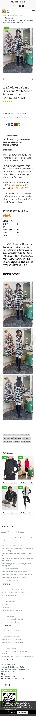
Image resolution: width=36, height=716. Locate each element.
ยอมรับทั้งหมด (22, 713)
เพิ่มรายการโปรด (9, 113)
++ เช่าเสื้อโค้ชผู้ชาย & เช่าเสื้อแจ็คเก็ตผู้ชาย (14, 572)
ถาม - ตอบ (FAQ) (6, 607)
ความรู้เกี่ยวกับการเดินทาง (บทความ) (12, 640)
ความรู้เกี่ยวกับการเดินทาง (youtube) (12, 643)
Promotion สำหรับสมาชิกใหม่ (10, 622)
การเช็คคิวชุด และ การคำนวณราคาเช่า (13, 610)
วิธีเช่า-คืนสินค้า (6, 604)
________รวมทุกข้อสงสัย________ (10, 601)
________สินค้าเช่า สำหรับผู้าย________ (12, 569)
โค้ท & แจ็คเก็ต (19, 118)
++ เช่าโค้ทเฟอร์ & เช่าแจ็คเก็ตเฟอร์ (12, 546)
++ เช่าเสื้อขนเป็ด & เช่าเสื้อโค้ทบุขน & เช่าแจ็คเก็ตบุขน (17, 574)
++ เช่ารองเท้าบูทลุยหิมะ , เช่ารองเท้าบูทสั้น (14, 577)
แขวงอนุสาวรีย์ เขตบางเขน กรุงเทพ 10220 (15, 669)
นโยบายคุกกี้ (13, 709)
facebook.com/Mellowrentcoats (15, 678)
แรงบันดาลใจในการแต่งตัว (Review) (12, 631)
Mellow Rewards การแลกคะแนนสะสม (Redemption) (17, 656)
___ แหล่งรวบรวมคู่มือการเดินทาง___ (12, 637)
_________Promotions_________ (10, 616)
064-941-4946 (20, 2)
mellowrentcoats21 (10, 676)
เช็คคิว (7, 215)
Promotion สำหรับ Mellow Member (12, 619)
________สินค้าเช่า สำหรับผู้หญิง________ (12, 532)
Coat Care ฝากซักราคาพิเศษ (9, 595)
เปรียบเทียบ (22, 113)
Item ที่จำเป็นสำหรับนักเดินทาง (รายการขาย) (14, 592)
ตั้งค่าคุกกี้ (12, 713)
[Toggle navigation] (33, 11)
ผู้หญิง (12, 118)
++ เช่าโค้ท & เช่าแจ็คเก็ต (9, 543)
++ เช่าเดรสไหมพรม (7, 535)
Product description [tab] (11, 135)
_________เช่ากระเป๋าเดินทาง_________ (12, 580)
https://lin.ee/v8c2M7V (19, 188)
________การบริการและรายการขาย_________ (14, 589)
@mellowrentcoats (15, 185)
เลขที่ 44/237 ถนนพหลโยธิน (14, 667)
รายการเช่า (27, 118)
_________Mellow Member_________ (11, 649)
